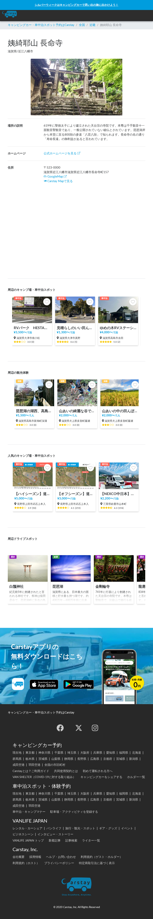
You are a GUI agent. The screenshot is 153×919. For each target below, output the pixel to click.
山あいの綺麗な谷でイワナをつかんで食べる (77, 411)
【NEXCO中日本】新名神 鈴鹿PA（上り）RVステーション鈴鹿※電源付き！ (118, 494)
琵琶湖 (57, 586)
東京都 (30, 752)
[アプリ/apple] (44, 684)
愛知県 (110, 752)
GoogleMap (55, 176)
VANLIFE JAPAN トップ (28, 840)
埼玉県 (71, 752)
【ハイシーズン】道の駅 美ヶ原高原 (32, 494)
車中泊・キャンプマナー (29, 811)
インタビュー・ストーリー (55, 834)
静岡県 (68, 758)
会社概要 (19, 856)
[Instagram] (95, 727)
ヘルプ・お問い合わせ (61, 856)
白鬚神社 (16, 586)
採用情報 (35, 856)
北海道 (136, 752)
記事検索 (71, 840)
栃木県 (30, 758)
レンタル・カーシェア (27, 828)
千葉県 (58, 752)
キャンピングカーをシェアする (101, 777)
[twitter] (78, 727)
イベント (127, 828)
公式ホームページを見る (60, 153)
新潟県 (133, 758)
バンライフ (53, 828)
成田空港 (19, 764)
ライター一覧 (91, 840)
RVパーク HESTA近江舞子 (32, 328)
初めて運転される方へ (98, 771)
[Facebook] (60, 727)
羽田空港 (34, 764)
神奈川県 (44, 752)
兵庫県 (97, 752)
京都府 (107, 758)
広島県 (94, 758)
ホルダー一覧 (136, 777)
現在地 (17, 752)
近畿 (92, 25)
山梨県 (55, 758)
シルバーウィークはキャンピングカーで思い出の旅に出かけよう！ (76, 4)
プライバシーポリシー (59, 863)
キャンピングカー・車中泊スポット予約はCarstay (41, 25)
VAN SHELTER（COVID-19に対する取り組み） (44, 777)
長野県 (81, 758)
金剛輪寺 (102, 586)
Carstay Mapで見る (60, 181)
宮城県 (120, 758)
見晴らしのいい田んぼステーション (75, 328)
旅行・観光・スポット (80, 828)
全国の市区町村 (54, 764)
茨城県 (42, 758)
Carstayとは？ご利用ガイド (31, 771)
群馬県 (17, 758)
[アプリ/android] (78, 684)
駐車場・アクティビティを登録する (74, 811)
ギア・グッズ (108, 828)
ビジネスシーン (23, 834)
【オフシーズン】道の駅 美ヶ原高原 (75, 494)
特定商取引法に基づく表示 (97, 863)
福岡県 (123, 752)
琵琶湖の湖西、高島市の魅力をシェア (34, 411)
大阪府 (84, 752)
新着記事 (55, 840)
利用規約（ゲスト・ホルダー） (102, 856)
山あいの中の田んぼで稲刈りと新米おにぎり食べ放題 (120, 411)
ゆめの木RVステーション (118, 328)
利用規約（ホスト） (26, 863)
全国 (82, 25)
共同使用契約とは (66, 771)
